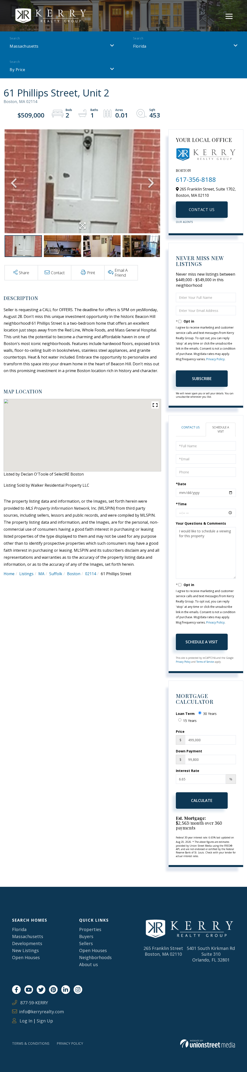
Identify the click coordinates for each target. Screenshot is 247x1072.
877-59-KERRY (33, 1003)
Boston (73, 573)
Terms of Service (205, 661)
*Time (181, 504)
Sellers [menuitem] (86, 943)
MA (41, 573)
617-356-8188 (196, 179)
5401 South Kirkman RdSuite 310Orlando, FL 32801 (211, 954)
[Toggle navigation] (229, 15)
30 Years (210, 713)
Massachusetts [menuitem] (27, 936)
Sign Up (45, 1021)
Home (9, 573)
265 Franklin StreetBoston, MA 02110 (163, 951)
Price (180, 731)
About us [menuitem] (88, 964)
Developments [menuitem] (27, 943)
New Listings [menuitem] (25, 950)
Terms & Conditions (30, 1043)
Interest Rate (187, 770)
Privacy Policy (215, 359)
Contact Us (202, 209)
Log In (25, 1021)
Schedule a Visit (220, 429)
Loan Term (185, 713)
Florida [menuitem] (19, 929)
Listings (26, 573)
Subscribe (202, 378)
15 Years (190, 720)
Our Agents (184, 222)
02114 (90, 573)
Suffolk (55, 573)
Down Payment (189, 751)
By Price (17, 69)
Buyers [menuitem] (86, 936)
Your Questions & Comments (201, 523)
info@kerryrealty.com (41, 1011)
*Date (181, 484)
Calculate (201, 800)
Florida (139, 46)
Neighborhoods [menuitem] (95, 957)
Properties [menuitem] (90, 929)
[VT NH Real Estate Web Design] (207, 1043)
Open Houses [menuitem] (26, 957)
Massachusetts (24, 46)
